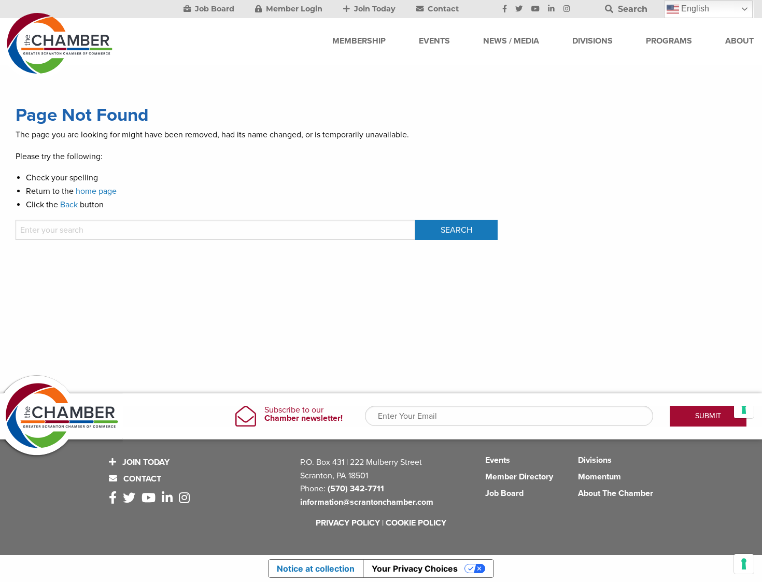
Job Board (213, 8)
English (694, 8)
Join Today (374, 8)
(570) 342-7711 (356, 489)
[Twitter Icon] (519, 9)
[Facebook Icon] (504, 9)
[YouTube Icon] (535, 9)
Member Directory (519, 477)
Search (631, 9)
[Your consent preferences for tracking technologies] (744, 564)
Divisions (595, 460)
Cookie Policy (416, 523)
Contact (442, 8)
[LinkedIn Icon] (551, 9)
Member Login (293, 8)
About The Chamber (615, 493)
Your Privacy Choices (415, 568)
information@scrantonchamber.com (366, 502)
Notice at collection (316, 568)
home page (96, 191)
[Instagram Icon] (566, 9)
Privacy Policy (348, 523)
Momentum (599, 477)
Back (69, 205)
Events (497, 460)
